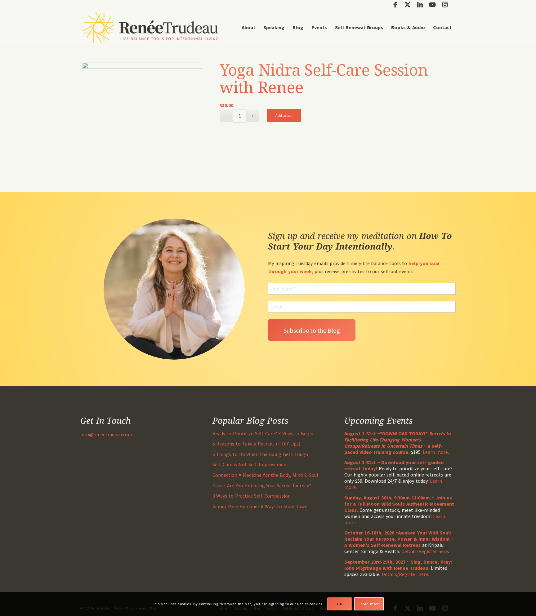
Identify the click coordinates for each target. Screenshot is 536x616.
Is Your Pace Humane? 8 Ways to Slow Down (259, 506)
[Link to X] (407, 4)
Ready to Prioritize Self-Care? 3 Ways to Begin (262, 433)
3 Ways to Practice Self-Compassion (251, 496)
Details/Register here (424, 551)
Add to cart (284, 115)
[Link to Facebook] (395, 4)
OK (339, 603)
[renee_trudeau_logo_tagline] (150, 27)
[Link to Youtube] (432, 4)
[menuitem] (248, 27)
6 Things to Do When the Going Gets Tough (260, 454)
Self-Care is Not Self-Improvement (250, 464)
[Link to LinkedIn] (419, 4)
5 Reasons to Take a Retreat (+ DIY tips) (256, 444)
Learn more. (436, 452)
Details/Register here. (405, 574)
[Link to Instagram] (444, 4)
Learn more (369, 603)
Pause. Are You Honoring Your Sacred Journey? (261, 485)
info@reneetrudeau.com (106, 434)
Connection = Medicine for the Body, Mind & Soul (265, 475)
